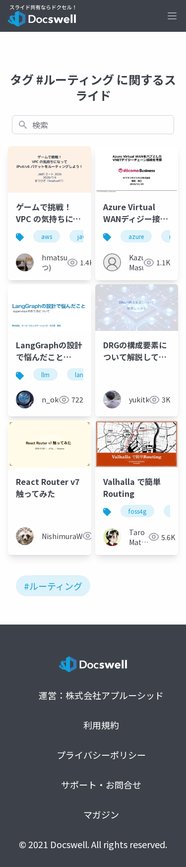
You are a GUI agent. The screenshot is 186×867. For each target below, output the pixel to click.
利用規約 (101, 724)
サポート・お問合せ (101, 784)
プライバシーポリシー (101, 754)
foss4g (137, 511)
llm (45, 374)
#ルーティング (53, 585)
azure (136, 236)
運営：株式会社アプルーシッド (101, 695)
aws (46, 236)
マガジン (101, 814)
